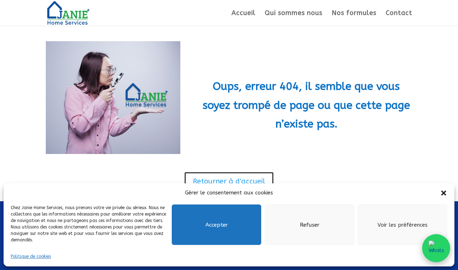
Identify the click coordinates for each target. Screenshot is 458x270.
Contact (399, 13)
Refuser (310, 225)
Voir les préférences (402, 225)
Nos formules (354, 13)
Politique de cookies (31, 256)
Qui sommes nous (293, 13)
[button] (443, 193)
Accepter (216, 225)
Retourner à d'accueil (229, 181)
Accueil (243, 13)
